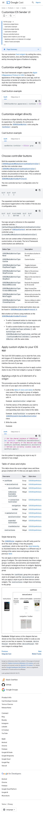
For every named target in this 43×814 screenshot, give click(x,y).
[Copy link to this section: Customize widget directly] (34, 114)
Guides (24, 8)
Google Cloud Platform (9, 789)
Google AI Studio (7, 752)
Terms (4, 804)
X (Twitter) (5, 730)
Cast (21, 2)
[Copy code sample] (39, 101)
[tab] (5, 96)
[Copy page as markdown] (11, 15)
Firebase (4, 749)
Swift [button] (5, 97)
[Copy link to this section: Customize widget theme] (32, 67)
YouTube (5, 733)
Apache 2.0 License (27, 665)
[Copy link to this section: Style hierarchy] (18, 537)
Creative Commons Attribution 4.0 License (20, 663)
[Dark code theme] (36, 101)
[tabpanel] (21, 103)
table (10, 554)
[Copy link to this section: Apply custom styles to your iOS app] (8, 350)
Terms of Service (7, 704)
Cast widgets (20, 54)
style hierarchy (33, 546)
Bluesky (4, 720)
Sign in (38, 2)
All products (5, 796)
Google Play (5, 762)
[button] (21, 49)
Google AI (5, 792)
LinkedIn (4, 727)
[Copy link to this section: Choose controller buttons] (34, 156)
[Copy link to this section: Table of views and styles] (28, 464)
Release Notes (6, 708)
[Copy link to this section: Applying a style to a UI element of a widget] (10, 379)
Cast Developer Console (9, 701)
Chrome (4, 746)
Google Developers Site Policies (16, 667)
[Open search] (33, 2)
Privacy (10, 804)
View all (4, 766)
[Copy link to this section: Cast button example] (24, 91)
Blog (3, 717)
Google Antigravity (8, 756)
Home (3, 8)
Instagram (5, 723)
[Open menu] (3, 2)
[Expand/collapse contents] (13, 21)
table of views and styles (23, 390)
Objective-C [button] (15, 97)
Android (4, 742)
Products (10, 8)
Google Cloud (6, 759)
